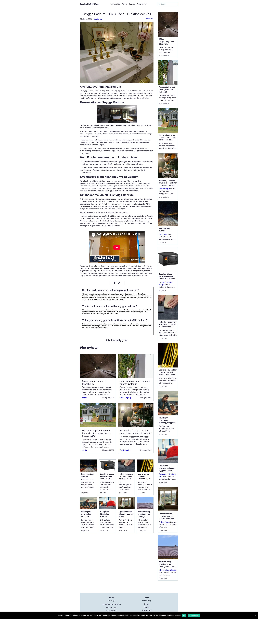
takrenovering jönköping (167, 570)
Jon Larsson (98, 19)
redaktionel (149, 19)
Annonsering (115, 4)
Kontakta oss (141, 4)
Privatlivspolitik (193, 615)
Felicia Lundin (125, 450)
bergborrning (163, 234)
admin (84, 398)
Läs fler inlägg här (117, 340)
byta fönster (165, 522)
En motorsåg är (164, 189)
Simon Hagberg (125, 398)
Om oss (124, 4)
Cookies (132, 4)
